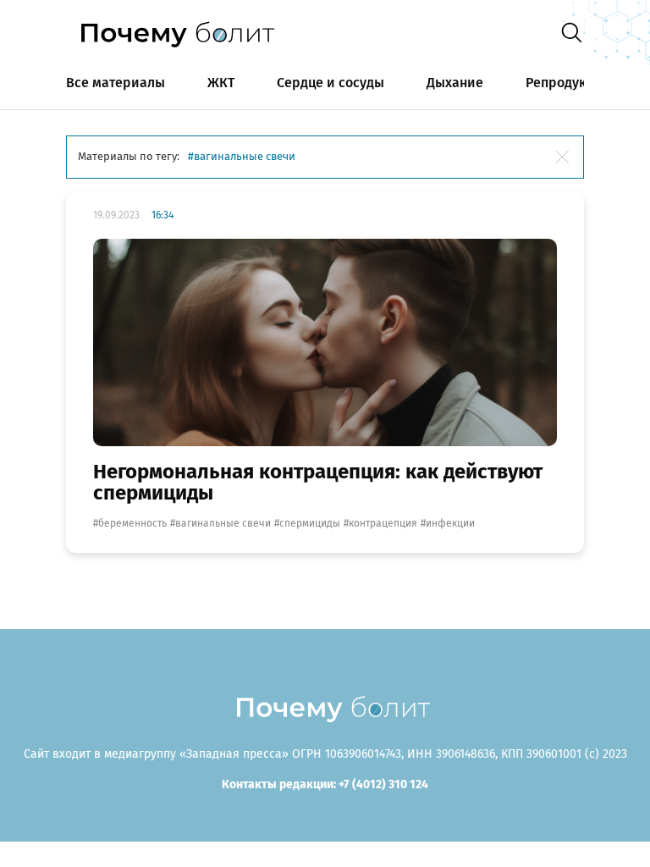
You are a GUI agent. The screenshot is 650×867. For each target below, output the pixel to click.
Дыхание (455, 83)
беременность (132, 523)
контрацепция (383, 523)
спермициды (309, 523)
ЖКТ (220, 83)
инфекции (450, 523)
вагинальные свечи (223, 523)
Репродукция (568, 83)
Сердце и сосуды (330, 83)
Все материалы (115, 83)
